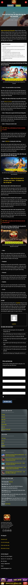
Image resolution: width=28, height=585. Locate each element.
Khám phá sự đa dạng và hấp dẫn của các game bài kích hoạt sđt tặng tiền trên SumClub (14, 57)
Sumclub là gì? (4, 539)
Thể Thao (4, 438)
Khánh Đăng (7, 503)
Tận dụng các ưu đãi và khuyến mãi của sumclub (12, 53)
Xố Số (3, 443)
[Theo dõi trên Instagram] (6, 531)
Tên (4, 378)
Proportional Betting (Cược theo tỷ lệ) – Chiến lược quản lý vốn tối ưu (15, 464)
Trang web (5, 390)
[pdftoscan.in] (14, 2)
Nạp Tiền (3, 419)
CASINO (3, 445)
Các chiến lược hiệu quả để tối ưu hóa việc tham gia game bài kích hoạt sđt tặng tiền (14, 50)
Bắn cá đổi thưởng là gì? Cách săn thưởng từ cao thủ (14, 334)
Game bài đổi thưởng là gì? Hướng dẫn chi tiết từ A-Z (14, 353)
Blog (14, 12)
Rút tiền (7, 141)
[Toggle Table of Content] (24, 44)
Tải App (3, 414)
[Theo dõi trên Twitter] (8, 531)
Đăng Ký (3, 417)
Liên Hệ (3, 427)
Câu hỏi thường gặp (5, 542)
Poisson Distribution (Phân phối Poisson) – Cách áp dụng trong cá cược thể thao (16, 468)
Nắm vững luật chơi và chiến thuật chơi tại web (12, 52)
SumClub (11, 481)
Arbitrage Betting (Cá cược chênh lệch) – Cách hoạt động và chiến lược (15, 472)
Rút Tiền (3, 422)
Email (4, 384)
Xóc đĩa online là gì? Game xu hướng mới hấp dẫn (13, 336)
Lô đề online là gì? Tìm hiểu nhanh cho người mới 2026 (14, 346)
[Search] (26, 2)
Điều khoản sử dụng (5, 548)
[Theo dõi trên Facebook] (3, 531)
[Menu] (2, 2)
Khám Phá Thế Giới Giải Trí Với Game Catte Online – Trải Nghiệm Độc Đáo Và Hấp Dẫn (13, 180)
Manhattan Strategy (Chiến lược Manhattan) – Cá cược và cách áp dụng (16, 455)
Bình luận (5, 367)
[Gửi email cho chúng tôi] (10, 531)
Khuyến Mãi (4, 424)
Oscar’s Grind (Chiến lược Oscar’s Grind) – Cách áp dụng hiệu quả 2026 (15, 459)
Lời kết (4, 59)
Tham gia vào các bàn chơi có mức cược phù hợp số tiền (13, 55)
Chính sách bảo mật (5, 545)
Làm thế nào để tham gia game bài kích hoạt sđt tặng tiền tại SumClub (13, 47)
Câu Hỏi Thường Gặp (6, 429)
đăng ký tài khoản (8, 101)
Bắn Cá (3, 440)
